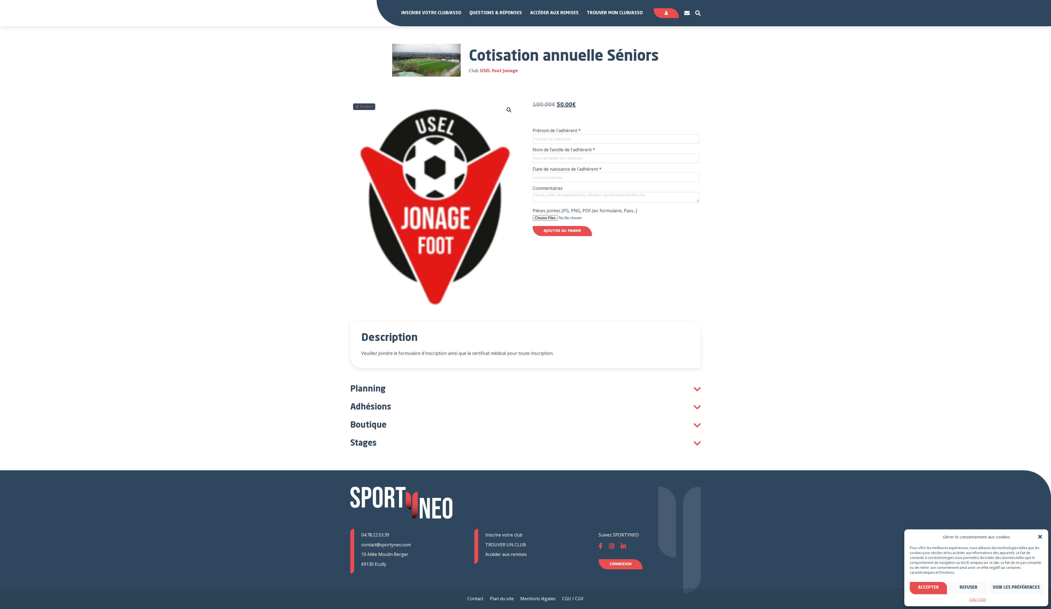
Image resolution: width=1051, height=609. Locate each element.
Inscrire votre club (503, 535)
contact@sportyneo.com (386, 545)
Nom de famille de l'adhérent (564, 150)
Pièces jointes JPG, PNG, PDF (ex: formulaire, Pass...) (585, 211)
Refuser (968, 588)
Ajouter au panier (562, 231)
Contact (475, 599)
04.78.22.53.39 (375, 535)
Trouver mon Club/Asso (615, 13)
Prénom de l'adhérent (557, 130)
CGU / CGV (977, 599)
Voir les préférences (1016, 588)
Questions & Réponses (495, 13)
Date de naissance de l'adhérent (567, 169)
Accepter (928, 588)
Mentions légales (538, 599)
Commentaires (548, 188)
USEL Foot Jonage (499, 71)
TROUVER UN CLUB (505, 545)
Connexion (620, 564)
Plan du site (502, 599)
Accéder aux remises (554, 13)
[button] (1040, 537)
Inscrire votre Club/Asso (431, 13)
